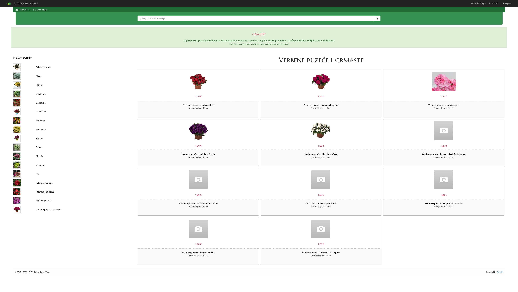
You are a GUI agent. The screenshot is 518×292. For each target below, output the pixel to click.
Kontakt (495, 3)
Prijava (508, 3)
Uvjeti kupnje (479, 3)
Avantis (500, 272)
